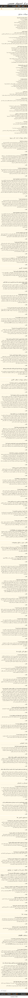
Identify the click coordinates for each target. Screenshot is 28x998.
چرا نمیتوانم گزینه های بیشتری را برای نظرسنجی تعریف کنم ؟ (17, 52)
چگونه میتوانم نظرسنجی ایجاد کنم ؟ (21, 51)
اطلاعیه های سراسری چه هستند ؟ (21, 72)
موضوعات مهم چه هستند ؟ (22, 73)
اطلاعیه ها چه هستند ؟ (23, 71)
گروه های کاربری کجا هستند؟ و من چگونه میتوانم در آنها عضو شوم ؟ (15, 84)
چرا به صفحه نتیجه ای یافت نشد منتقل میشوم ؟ (19, 107)
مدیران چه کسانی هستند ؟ (22, 80)
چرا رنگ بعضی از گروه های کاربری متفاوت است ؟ (19, 86)
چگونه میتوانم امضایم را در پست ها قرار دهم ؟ (19, 50)
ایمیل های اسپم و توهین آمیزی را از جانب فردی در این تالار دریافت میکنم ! (14, 95)
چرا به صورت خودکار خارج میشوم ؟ (21, 27)
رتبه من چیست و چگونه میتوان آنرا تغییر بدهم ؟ (19, 42)
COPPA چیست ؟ (24, 20)
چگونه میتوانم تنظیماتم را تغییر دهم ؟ (20, 32)
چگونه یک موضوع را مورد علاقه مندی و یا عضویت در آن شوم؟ (17, 116)
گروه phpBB (11, 944)
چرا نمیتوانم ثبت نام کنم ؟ (22, 21)
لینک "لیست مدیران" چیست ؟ (22, 88)
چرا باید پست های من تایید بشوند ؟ (21, 61)
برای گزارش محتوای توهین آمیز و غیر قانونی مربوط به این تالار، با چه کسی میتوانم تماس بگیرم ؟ (15, 131)
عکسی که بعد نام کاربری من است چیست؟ (20, 40)
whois (22, 968)
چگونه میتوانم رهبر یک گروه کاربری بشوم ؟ (20, 85)
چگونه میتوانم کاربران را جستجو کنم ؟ (21, 109)
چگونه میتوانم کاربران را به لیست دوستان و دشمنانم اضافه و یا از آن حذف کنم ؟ (14, 101)
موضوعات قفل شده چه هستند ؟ (21, 75)
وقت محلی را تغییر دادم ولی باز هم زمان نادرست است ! (18, 37)
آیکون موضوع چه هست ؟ (23, 76)
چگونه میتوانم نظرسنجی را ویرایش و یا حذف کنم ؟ (18, 53)
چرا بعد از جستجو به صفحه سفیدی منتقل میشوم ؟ (18, 108)
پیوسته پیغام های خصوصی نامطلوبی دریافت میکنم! (18, 94)
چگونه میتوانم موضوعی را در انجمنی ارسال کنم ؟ (19, 47)
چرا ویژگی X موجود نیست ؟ (22, 129)
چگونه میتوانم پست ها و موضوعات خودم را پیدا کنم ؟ (18, 111)
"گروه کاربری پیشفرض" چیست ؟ (21, 87)
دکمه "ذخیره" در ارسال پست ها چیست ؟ (20, 60)
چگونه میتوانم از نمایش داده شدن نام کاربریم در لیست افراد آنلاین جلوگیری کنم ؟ (14, 34)
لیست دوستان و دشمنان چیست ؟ (21, 99)
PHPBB (16, 996)
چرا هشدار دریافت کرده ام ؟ (22, 57)
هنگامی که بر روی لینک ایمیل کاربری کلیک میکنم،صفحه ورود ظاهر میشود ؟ (14, 43)
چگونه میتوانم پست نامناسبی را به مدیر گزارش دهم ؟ (18, 58)
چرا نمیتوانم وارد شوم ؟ (23, 23)
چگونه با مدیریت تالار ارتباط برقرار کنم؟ (21, 133)
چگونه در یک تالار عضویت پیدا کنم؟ (21, 117)
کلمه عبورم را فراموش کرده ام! (22, 26)
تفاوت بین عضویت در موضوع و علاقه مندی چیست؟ (18, 115)
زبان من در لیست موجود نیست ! (21, 38)
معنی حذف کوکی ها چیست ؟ (22, 28)
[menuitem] (23, 6)
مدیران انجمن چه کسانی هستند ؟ (21, 81)
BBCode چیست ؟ (24, 66)
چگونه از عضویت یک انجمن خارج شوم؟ (20, 118)
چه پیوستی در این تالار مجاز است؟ (21, 122)
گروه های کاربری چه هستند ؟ (22, 82)
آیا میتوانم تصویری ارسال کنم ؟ (22, 70)
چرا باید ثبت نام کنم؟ (23, 19)
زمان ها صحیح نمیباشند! (23, 36)
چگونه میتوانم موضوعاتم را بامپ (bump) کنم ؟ (19, 62)
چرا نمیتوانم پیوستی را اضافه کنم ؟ (21, 56)
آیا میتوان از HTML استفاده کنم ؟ (21, 67)
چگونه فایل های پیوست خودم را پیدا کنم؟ (20, 124)
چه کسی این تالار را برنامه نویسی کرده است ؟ (19, 128)
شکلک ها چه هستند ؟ (23, 69)
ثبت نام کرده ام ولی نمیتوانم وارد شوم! (20, 22)
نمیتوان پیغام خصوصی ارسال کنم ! (21, 93)
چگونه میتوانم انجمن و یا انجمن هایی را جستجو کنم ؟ (18, 106)
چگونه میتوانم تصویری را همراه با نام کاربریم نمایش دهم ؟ (17, 41)
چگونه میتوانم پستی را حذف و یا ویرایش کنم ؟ (19, 49)
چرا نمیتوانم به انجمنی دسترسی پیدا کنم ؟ (20, 55)
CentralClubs (13, 996)
